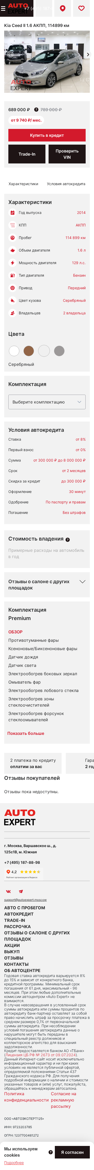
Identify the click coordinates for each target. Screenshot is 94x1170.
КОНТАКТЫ (16, 964)
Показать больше (25, 733)
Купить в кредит (47, 135)
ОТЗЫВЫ (13, 958)
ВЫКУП (12, 951)
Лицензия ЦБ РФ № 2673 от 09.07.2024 (40, 1055)
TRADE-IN (14, 920)
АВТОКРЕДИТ (19, 914)
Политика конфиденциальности (26, 1097)
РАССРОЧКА (17, 926)
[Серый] (59, 351)
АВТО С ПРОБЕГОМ (24, 907)
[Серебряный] (44, 351)
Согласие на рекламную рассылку (63, 1100)
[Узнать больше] (68, 540)
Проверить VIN (67, 154)
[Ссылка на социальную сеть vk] (8, 891)
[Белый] (14, 351)
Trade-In (27, 154)
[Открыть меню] (2, 8)
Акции (12, 945)
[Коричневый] (29, 351)
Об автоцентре (22, 970)
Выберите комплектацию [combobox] (39, 402)
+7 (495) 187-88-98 (44, 8)
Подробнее (14, 1162)
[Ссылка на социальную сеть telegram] (21, 891)
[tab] (23, 184)
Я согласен (72, 1152)
